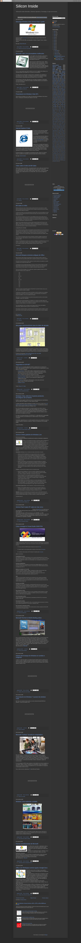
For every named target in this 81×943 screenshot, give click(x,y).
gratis (63, 100)
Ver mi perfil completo (56, 26)
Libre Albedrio (57, 68)
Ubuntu (62, 78)
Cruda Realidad (56, 205)
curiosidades (63, 89)
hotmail (61, 134)
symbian (57, 154)
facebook (60, 84)
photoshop (60, 91)
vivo (62, 105)
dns (53, 99)
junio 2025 (56, 50)
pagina (63, 145)
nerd (64, 102)
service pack (24, 48)
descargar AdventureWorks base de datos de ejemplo (32, 325)
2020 (55, 47)
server (59, 151)
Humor (20, 838)
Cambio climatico (61, 83)
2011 (55, 38)
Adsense (62, 82)
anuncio (58, 89)
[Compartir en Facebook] (36, 47)
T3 (30, 769)
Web (31, 894)
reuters (59, 150)
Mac (56, 84)
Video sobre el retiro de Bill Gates (26, 165)
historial (60, 133)
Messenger (54, 88)
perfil (60, 147)
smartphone (54, 104)
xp (58, 161)
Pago (53, 115)
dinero (64, 85)
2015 (55, 44)
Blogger (58, 86)
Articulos (54, 78)
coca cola (57, 122)
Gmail (53, 84)
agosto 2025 (57, 53)
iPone (59, 135)
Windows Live (27, 501)
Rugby (60, 115)
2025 (55, 49)
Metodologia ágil (58, 114)
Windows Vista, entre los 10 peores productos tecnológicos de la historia (30, 396)
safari (56, 151)
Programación (24, 612)
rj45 (61, 150)
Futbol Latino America (57, 204)
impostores (62, 136)
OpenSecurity (39, 509)
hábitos (54, 135)
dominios (56, 99)
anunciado (25, 37)
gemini (63, 132)
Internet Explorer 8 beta (23, 128)
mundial (63, 90)
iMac (60, 101)
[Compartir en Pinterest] (37, 47)
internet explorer (55, 102)
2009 (55, 35)
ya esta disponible (40, 139)
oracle (60, 145)
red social (55, 150)
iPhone (64, 84)
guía (57, 133)
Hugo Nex (55, 211)
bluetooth (62, 119)
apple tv (54, 118)
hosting (57, 134)
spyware (59, 153)
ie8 (63, 101)
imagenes (20, 691)
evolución (63, 99)
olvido (57, 145)
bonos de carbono (55, 120)
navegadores (55, 91)
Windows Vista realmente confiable (26, 801)
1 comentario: (25, 357)
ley (59, 102)
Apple (56, 83)
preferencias (59, 148)
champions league (61, 121)
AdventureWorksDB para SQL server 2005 (23, 354)
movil (62, 102)
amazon (58, 117)
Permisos (56, 115)
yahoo (64, 106)
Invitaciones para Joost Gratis (27, 923)
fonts (53, 132)
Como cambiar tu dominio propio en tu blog (29, 911)
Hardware (58, 87)
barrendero (63, 118)
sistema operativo (24, 429)
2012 (55, 40)
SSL (63, 115)
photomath (63, 147)
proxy (62, 103)
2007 (55, 32)
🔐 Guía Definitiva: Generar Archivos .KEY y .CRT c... (59, 59)
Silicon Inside (27, 6)
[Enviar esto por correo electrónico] (32, 47)
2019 (55, 46)
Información (20, 862)
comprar (62, 122)
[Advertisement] (67, 172)
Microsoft (20, 48)
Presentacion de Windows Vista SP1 (27, 94)
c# (63, 120)
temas (55, 105)
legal (64, 138)
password (57, 146)
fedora (55, 100)
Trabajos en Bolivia (56, 196)
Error (53, 87)
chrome (58, 98)
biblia (57, 119)
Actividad (59, 107)
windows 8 (60, 106)
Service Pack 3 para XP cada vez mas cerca (29, 507)
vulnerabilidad (55, 106)
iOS (56, 135)
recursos (59, 92)
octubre (54, 145)
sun (54, 154)
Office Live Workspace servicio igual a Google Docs (31, 868)
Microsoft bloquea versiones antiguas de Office (30, 255)
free (56, 132)
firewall (60, 131)
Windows (29, 48)
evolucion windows (61, 130)
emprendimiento (55, 130)
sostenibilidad (55, 153)
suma (64, 153)
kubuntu (58, 138)
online (23, 650)
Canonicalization (21, 370)
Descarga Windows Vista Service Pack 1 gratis (30, 21)
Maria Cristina (55, 202)
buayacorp (20, 366)
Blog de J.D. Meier (22, 386)
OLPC (55, 85)
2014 (55, 43)
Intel (22, 88)
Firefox (58, 78)
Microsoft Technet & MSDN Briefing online (29, 618)
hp (63, 134)
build (61, 120)
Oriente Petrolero (56, 197)
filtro (57, 131)
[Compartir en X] (35, 47)
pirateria (55, 148)
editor (60, 99)
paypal (61, 146)
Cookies (19, 374)
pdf (63, 146)
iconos (59, 90)
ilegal (53, 136)
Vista (27, 48)
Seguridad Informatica (25, 390)
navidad (55, 86)
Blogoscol (55, 210)
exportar (54, 131)
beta (54, 119)
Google (20, 894)
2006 (55, 31)
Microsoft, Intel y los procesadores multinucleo (30, 53)
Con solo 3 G (55, 206)
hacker (55, 90)
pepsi (57, 147)
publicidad (55, 92)
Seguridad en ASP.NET (23, 364)
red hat (64, 149)
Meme (54, 114)
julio (63, 137)
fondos (59, 100)
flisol (63, 131)
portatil (64, 91)
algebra (55, 117)
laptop (61, 138)
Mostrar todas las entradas (42, 17)
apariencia (62, 117)
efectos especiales (60, 129)
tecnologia (23, 796)
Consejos (62, 86)
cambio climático (55, 121)
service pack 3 (56, 152)
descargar (62, 98)
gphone (54, 133)
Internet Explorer (23, 155)
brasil (54, 98)
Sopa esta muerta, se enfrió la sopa (28, 917)
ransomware (55, 149)
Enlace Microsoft (23, 43)
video (26, 691)
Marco (55, 22)
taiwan (63, 154)
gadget (59, 132)
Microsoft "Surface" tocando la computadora (29, 734)
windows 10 (55, 161)
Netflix (63, 114)
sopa (58, 104)
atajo (56, 118)
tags (60, 154)
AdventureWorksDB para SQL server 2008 (33, 353)
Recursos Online (56, 201)
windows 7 (61, 77)
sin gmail (62, 152)
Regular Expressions (22, 377)
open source (56, 103)
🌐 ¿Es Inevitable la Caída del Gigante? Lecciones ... (59, 57)
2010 (55, 37)
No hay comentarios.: (25, 46)
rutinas (53, 151)
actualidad (20, 88)
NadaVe (54, 200)
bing (59, 119)
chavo (53, 122)
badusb (60, 118)
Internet (20, 501)
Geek (53, 83)
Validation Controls (21, 382)
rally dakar (63, 148)
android (55, 89)
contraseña (60, 123)
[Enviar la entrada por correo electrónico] (31, 46)
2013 (55, 41)
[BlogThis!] (34, 47)
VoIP (55, 116)
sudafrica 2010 (63, 104)
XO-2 (64, 116)
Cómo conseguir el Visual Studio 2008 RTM (29, 526)
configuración (54, 123)
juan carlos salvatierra (57, 137)
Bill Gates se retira (21, 205)
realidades (60, 149)
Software (25, 838)
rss (63, 150)
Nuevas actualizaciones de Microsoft (27, 844)
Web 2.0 (55, 76)
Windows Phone (59, 116)
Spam (58, 85)
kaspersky (54, 138)
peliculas (54, 147)
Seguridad (23, 521)
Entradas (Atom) (23, 899)
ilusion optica (57, 136)
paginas (54, 146)
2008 (55, 34)
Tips (61, 85)
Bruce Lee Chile (56, 209)
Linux (56, 73)
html (57, 101)
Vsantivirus (19, 314)
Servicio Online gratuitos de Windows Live (29, 434)
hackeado (54, 101)
